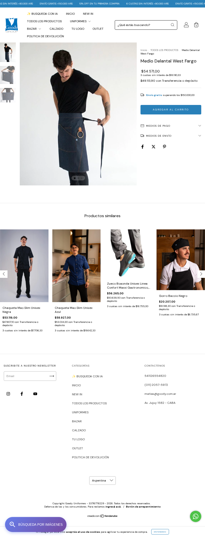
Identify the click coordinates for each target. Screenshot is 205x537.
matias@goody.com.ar (160, 394)
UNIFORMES (78, 21)
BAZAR (32, 29)
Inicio (143, 50)
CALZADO (56, 29)
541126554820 (155, 376)
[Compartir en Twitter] (154, 147)
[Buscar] (172, 24)
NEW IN (88, 14)
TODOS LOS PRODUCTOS (44, 21)
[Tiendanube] (102, 517)
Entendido (160, 532)
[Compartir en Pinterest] (164, 147)
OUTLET (98, 29)
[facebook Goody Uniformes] (22, 394)
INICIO (70, 14)
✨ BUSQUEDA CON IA (42, 14)
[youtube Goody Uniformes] (35, 394)
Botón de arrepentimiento (143, 506)
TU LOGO (78, 29)
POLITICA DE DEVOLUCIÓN (45, 36)
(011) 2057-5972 (156, 385)
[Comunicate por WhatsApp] (195, 516)
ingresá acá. (114, 506)
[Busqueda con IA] (35, 524)
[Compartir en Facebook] (142, 147)
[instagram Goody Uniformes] (9, 394)
